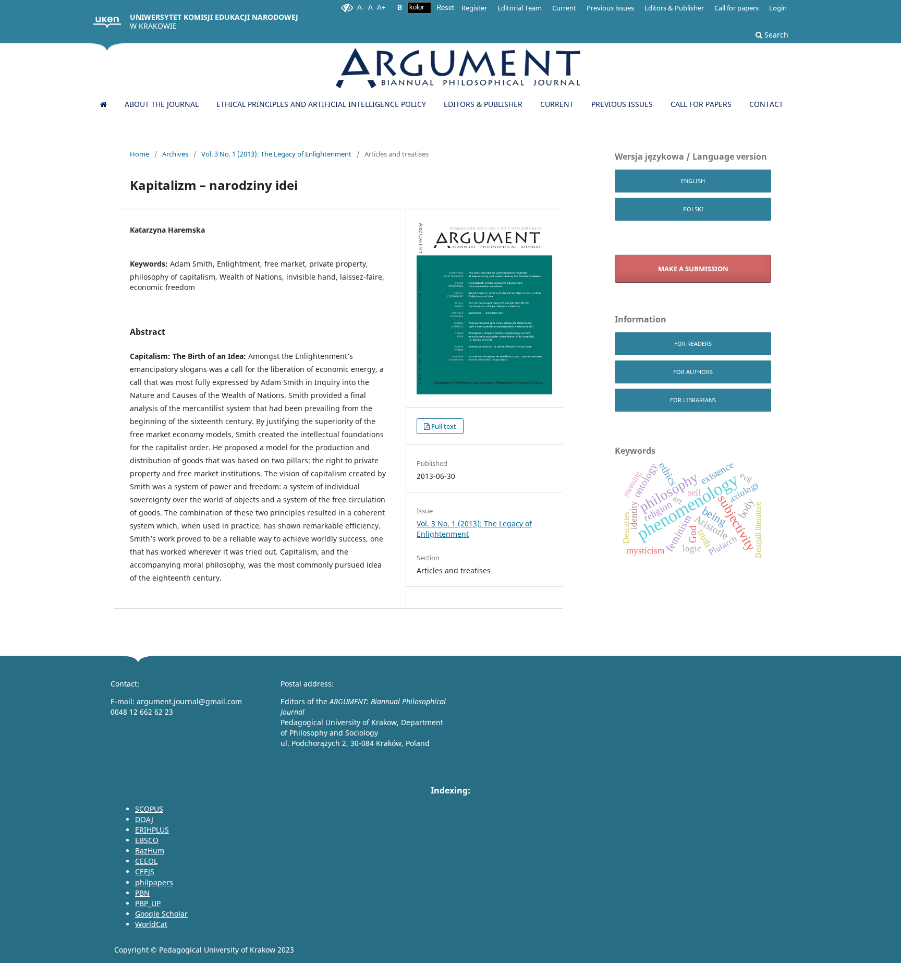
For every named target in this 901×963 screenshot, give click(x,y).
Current (557, 104)
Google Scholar (161, 914)
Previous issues (622, 104)
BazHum (149, 851)
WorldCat (151, 924)
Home (139, 154)
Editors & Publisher (483, 104)
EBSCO (147, 840)
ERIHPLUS (152, 830)
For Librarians (693, 400)
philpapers (154, 882)
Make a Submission (693, 268)
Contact (766, 104)
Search (775, 35)
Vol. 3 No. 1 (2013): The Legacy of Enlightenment (276, 154)
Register (474, 8)
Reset (445, 7)
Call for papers (701, 104)
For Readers (693, 343)
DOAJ (144, 819)
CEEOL (146, 861)
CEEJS (144, 871)
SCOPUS (149, 809)
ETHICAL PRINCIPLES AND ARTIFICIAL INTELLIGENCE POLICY (321, 104)
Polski (693, 209)
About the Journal (162, 104)
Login (778, 8)
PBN (142, 893)
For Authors (693, 372)
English (693, 181)
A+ (381, 7)
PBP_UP (148, 903)
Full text (443, 426)
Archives (175, 154)
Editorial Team (519, 8)
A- (360, 7)
